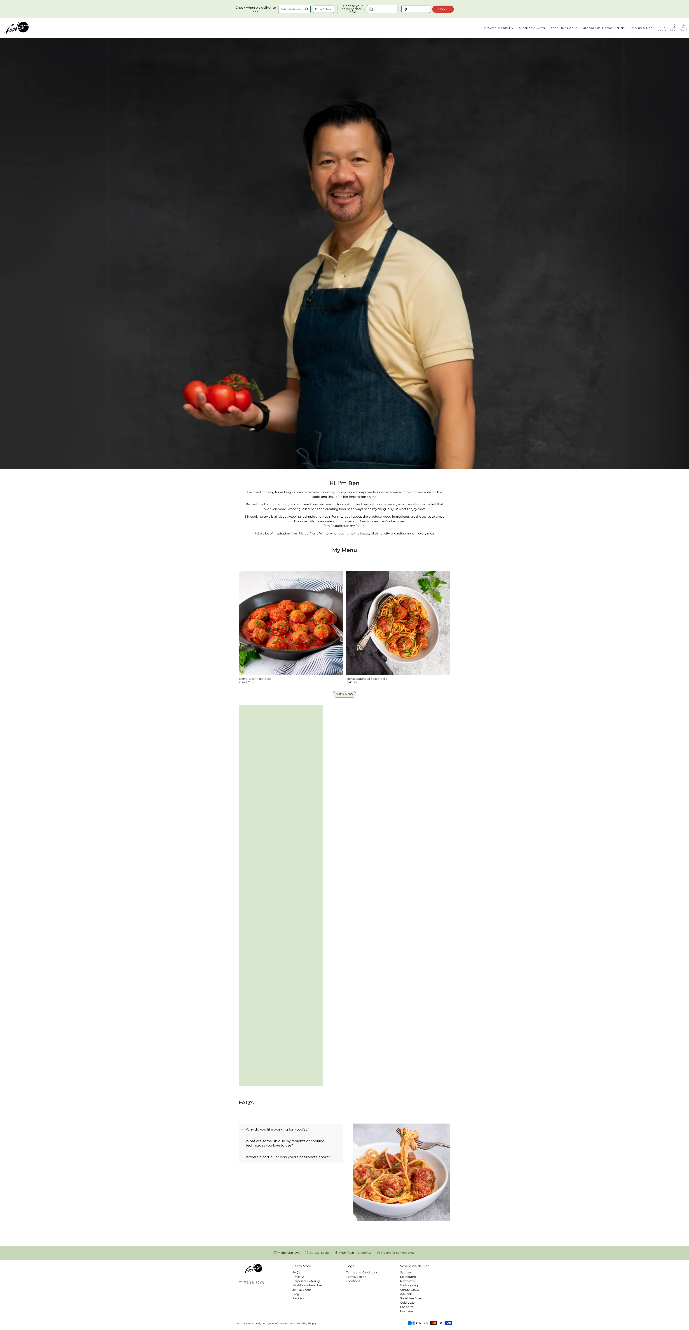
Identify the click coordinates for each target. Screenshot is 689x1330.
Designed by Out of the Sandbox (274, 1323)
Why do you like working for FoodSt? (277, 1129)
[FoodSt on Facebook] (244, 1283)
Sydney (405, 1272)
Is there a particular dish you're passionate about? (288, 1157)
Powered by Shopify (305, 1323)
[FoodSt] (16, 28)
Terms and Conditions (362, 1272)
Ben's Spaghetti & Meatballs (367, 678)
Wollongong (409, 1285)
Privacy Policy (356, 1276)
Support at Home (597, 28)
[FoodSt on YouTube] (262, 1283)
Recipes (298, 1298)
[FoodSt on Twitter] (257, 1283)
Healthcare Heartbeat (308, 1285)
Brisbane (406, 1311)
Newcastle (407, 1281)
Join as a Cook (642, 28)
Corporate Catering (306, 1281)
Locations (353, 1281)
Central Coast (409, 1289)
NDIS (621, 28)
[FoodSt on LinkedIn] (253, 1283)
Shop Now (344, 694)
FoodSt (249, 1323)
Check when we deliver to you (256, 9)
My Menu (344, 550)
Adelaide (406, 1294)
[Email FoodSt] (240, 1283)
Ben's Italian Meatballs (255, 678)
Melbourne (408, 1276)
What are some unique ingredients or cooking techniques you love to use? (285, 1143)
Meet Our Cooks (563, 28)
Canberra (406, 1307)
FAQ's (296, 1272)
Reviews (298, 1276)
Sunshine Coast (411, 1298)
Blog (295, 1294)
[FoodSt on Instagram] (249, 1283)
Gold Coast (408, 1302)
